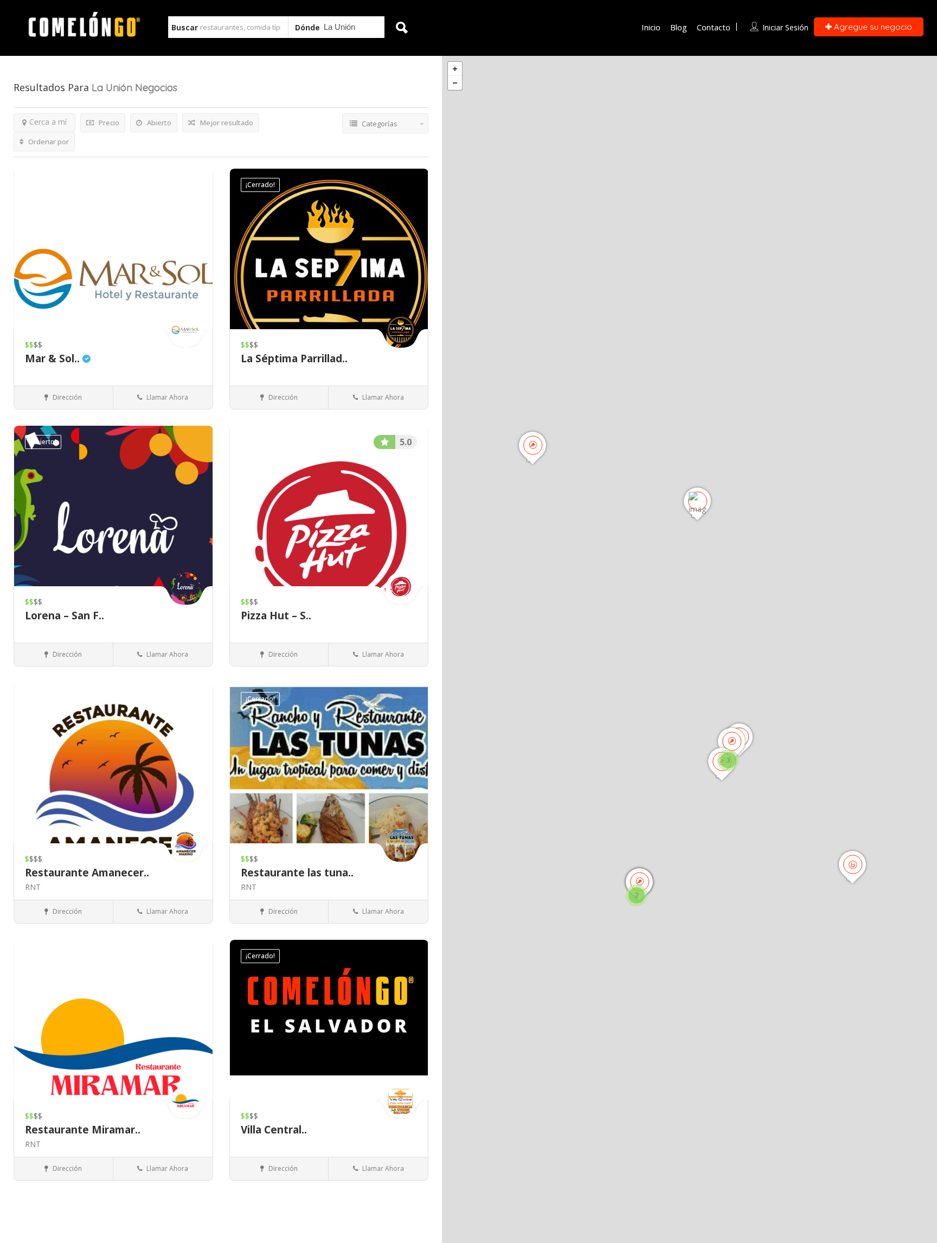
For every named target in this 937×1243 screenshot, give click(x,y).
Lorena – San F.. (64, 615)
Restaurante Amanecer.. (87, 873)
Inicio (650, 27)
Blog (678, 27)
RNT (33, 887)
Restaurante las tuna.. (297, 873)
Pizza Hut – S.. (276, 615)
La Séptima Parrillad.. (294, 358)
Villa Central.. (274, 1130)
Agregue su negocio (872, 27)
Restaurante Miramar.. (82, 1130)
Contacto (713, 27)
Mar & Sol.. (53, 358)
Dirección (66, 397)
